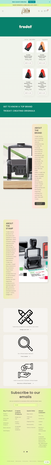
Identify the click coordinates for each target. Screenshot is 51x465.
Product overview (5, 414)
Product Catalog (17, 422)
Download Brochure (39, 203)
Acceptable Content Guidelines (18, 428)
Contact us (41, 418)
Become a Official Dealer (24, 383)
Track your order (29, 417)
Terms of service (32, 461)
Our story (41, 415)
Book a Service (7, 427)
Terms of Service (31, 427)
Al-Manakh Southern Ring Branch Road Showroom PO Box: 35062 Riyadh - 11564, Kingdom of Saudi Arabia (43, 441)
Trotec (14, 241)
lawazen (12, 461)
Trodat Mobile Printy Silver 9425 (28, 56)
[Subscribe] (35, 405)
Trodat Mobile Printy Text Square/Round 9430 (28, 84)
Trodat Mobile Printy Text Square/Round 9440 (42, 84)
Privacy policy (25, 461)
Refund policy (30, 424)
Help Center (30, 414)
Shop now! (31, 2)
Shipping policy (41, 461)
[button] (2, 11)
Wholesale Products (5, 423)
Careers (40, 421)
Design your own (24, 329)
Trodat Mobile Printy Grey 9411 (42, 56)
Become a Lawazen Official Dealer (42, 429)
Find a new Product (6, 419)
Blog (40, 434)
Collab (40, 424)
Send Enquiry (6, 430)
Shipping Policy (30, 421)
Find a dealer (24, 356)
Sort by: (26, 39)
